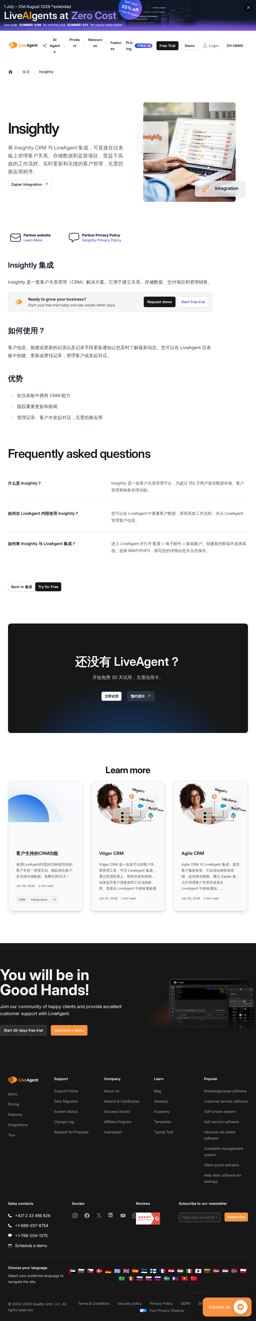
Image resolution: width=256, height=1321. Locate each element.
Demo (190, 45)
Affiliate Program (117, 1122)
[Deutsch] (108, 1271)
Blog (157, 1091)
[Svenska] (167, 1278)
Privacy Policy (161, 1303)
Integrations (18, 1125)
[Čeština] (90, 1271)
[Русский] (140, 1278)
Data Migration (66, 1101)
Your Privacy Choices (166, 1310)
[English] (126, 1271)
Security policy (130, 1303)
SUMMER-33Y (77, 25)
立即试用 (111, 696)
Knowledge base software (225, 1091)
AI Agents (55, 45)
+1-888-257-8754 (31, 1225)
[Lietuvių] (207, 1271)
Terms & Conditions (94, 1303)
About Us (111, 1091)
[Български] (81, 1271)
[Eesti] (144, 1271)
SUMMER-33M (30, 25)
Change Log (64, 1122)
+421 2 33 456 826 (32, 1215)
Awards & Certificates (121, 1101)
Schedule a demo (69, 1030)
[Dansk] (99, 1271)
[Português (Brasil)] (122, 1278)
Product (75, 42)
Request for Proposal (71, 1132)
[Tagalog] (176, 1278)
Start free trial (193, 302)
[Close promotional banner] (248, 7)
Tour (11, 1135)
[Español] (135, 1271)
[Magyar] (180, 1271)
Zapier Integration (26, 184)
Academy (162, 1111)
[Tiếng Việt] (185, 1278)
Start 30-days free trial (23, 1030)
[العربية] (72, 1271)
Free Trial (168, 45)
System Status (66, 1111)
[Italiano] (189, 1271)
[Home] (10, 71)
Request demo (159, 302)
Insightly (46, 71)
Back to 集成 (21, 587)
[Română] (131, 1278)
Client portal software (221, 1165)
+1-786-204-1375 (31, 1235)
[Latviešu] (216, 1271)
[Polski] (243, 1271)
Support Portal (66, 1091)
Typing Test (163, 1132)
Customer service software (226, 1101)
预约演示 (138, 696)
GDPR (185, 1303)
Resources (95, 42)
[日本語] (198, 1271)
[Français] (162, 1271)
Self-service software (221, 1122)
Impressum (113, 1132)
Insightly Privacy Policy (101, 240)
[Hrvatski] (171, 1271)
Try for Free (48, 587)
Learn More (33, 240)
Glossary (161, 1101)
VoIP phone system (220, 1111)
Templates (162, 1122)
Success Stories (117, 1111)
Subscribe (236, 1217)
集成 (26, 71)
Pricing (13, 1104)
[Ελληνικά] (117, 1271)
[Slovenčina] (149, 1278)
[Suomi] (153, 1271)
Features (15, 1114)
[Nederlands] (225, 1271)
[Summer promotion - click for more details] (128, 15)
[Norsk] (234, 1271)
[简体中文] (194, 1278)
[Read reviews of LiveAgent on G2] (148, 1219)
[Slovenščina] (158, 1278)
